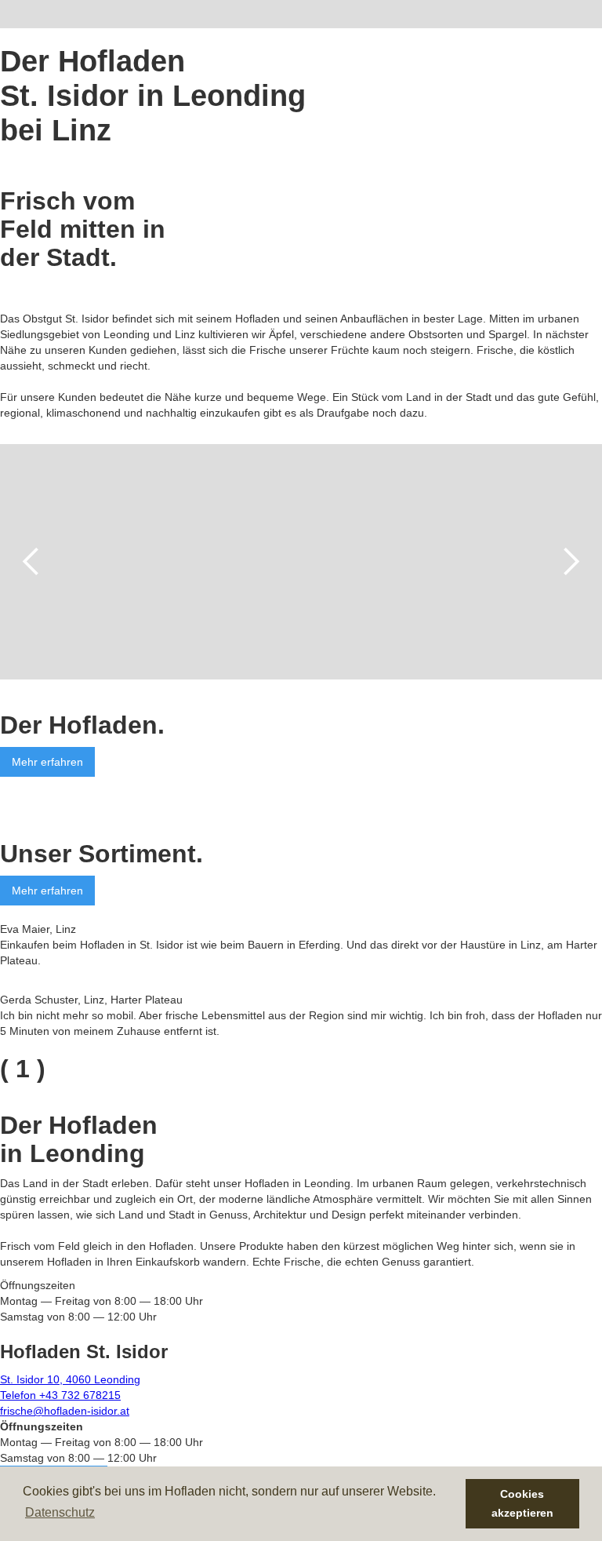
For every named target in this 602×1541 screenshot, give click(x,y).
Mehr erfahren (47, 762)
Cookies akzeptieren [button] (522, 1503)
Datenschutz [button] (60, 1512)
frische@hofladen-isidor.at (64, 1410)
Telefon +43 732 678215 (60, 1395)
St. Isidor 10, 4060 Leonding (70, 1379)
